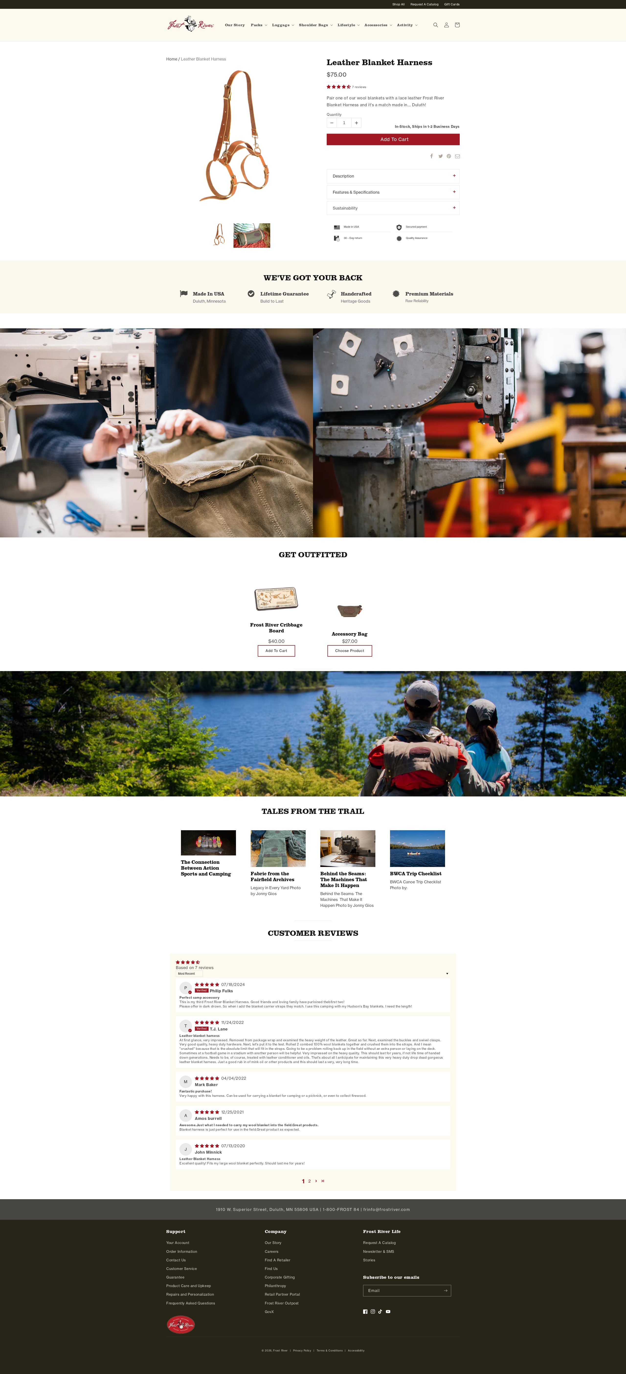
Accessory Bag (350, 634)
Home (171, 59)
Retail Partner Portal (282, 1294)
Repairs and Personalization (190, 1294)
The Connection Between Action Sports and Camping (206, 868)
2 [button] (309, 1181)
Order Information (181, 1251)
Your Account (177, 1243)
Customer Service (181, 1269)
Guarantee (175, 1277)
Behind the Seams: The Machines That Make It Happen (343, 879)
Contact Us (176, 1260)
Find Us (271, 1269)
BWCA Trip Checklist (416, 874)
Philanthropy (275, 1286)
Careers (272, 1251)
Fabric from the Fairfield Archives (272, 876)
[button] (258, 25)
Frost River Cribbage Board (276, 628)
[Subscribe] (445, 1290)
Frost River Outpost (282, 1303)
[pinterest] (446, 156)
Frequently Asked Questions (190, 1303)
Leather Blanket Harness (380, 62)
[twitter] (438, 156)
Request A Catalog (379, 1243)
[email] (455, 156)
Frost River (280, 1350)
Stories (369, 1260)
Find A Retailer (278, 1260)
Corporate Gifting (280, 1277)
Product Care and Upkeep (188, 1286)
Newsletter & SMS (378, 1251)
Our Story (273, 1243)
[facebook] (430, 156)
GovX (269, 1312)
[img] (207, 984)
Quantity (334, 115)
